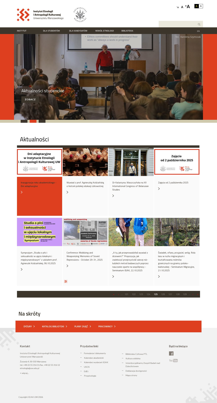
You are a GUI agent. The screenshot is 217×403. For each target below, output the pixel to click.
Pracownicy (105, 326)
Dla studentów (51, 31)
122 (134, 294)
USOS (87, 367)
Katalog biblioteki (53, 326)
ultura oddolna (133, 358)
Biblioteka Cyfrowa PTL (136, 354)
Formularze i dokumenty (95, 353)
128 (177, 294)
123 (141, 294)
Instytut (21, 31)
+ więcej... (24, 373)
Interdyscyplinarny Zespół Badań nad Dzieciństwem (143, 365)
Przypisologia (90, 375)
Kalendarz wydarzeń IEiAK (96, 362)
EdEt (86, 371)
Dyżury (28, 326)
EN (198, 31)
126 (163, 294)
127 (170, 294)
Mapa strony (131, 375)
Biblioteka (127, 31)
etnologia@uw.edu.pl (29, 368)
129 (185, 294)
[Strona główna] (41, 14)
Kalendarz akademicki (94, 358)
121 (126, 294)
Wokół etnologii (104, 31)
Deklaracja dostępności (136, 371)
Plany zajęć (81, 326)
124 (148, 294)
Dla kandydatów (78, 31)
